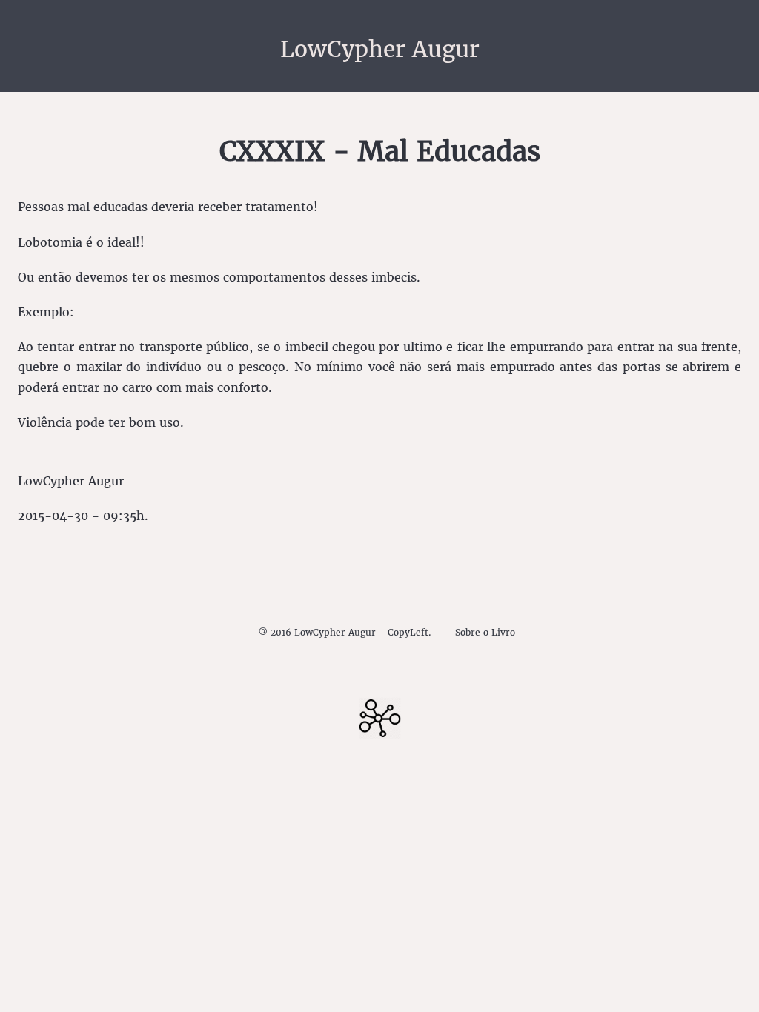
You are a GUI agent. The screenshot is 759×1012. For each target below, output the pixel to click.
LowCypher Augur (380, 49)
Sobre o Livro (485, 632)
